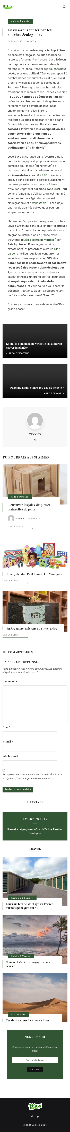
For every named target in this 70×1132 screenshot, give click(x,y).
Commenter (10, 681)
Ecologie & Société (22, 898)
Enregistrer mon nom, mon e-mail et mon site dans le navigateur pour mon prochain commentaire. (32, 776)
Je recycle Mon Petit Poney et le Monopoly (34, 574)
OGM (57, 189)
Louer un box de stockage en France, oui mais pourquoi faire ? (30, 905)
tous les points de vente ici (37, 239)
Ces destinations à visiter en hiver (28, 1020)
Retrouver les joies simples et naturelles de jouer (29, 507)
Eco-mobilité (18, 1014)
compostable (38, 203)
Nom (7, 727)
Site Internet (10, 756)
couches (54, 69)
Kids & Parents (20, 21)
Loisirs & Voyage (21, 956)
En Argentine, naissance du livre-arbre (32, 628)
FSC (44, 175)
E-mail (8, 741)
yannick (35, 434)
